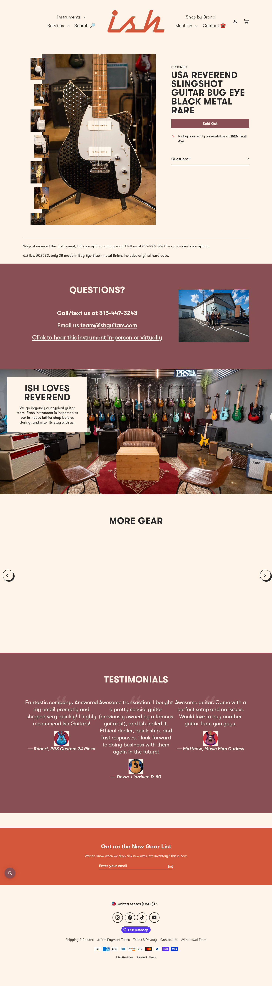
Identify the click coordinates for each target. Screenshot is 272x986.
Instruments (69, 17)
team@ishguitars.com (108, 325)
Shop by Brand (200, 17)
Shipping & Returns (80, 940)
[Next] (265, 575)
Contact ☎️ (214, 25)
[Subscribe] (170, 866)
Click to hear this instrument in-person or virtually (97, 337)
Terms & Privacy (145, 940)
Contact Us (168, 940)
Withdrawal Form (193, 940)
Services (56, 25)
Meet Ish (184, 25)
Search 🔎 (84, 25)
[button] (10, 873)
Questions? (180, 159)
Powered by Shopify (146, 957)
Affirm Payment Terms (113, 940)
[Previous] (8, 575)
